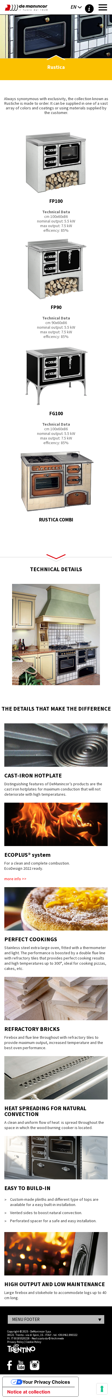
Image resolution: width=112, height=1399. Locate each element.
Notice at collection (28, 1392)
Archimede (57, 1338)
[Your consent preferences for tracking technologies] (101, 1388)
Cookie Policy (33, 1342)
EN (73, 6)
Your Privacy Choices (46, 1382)
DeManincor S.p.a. (40, 1331)
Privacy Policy (15, 1342)
